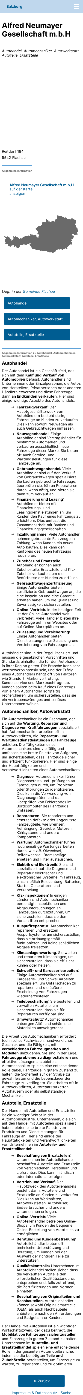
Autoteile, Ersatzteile (26, 334)
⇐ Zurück (41, 1381)
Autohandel (17, 303)
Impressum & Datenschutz (34, 1392)
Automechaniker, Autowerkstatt (35, 319)
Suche (66, 1392)
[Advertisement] (41, 104)
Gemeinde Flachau (39, 291)
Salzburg (14, 6)
